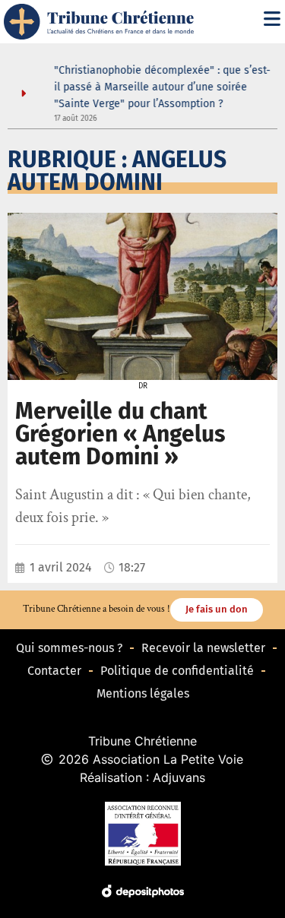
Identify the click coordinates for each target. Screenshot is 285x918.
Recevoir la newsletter (203, 648)
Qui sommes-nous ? (69, 648)
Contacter (54, 670)
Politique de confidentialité (177, 670)
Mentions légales (143, 693)
